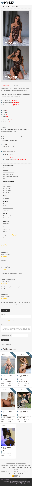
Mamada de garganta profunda (10, 176)
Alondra (4, 390)
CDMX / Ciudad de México (9, 146)
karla (20, 390)
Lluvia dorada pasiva (8, 208)
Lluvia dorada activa (8, 206)
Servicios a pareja (7, 186)
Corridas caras (7, 190)
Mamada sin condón (8, 174)
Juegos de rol (6, 229)
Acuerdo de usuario (26, 483)
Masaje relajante (7, 215)
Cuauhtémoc (6, 450)
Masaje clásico (7, 218)
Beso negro (6, 203)
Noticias (18, 483)
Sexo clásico (6, 167)
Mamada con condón (8, 172)
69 (4, 178)
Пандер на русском (21, 463)
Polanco (11, 154)
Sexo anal (5, 170)
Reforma (21, 379)
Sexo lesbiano (6, 184)
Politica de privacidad (15, 482)
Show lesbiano (6, 198)
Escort (5, 231)
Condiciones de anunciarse (10, 481)
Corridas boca (6, 192)
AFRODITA (21, 354)
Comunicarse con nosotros (24, 481)
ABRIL (3, 354)
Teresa (4, 425)
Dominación (6, 223)
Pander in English (11, 463)
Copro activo (6, 210)
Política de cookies (26, 482)
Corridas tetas (6, 188)
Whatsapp (16, 85)
